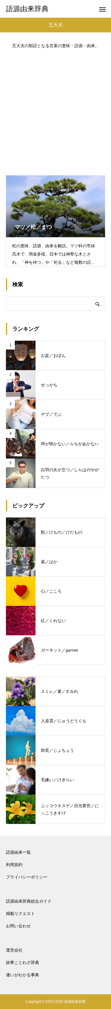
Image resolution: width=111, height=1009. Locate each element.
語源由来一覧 (18, 852)
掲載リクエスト (20, 913)
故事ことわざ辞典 (22, 962)
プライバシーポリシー (26, 877)
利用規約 (14, 864)
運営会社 (14, 950)
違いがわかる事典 (22, 974)
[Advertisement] (55, 109)
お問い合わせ (18, 926)
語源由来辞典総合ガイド (29, 901)
